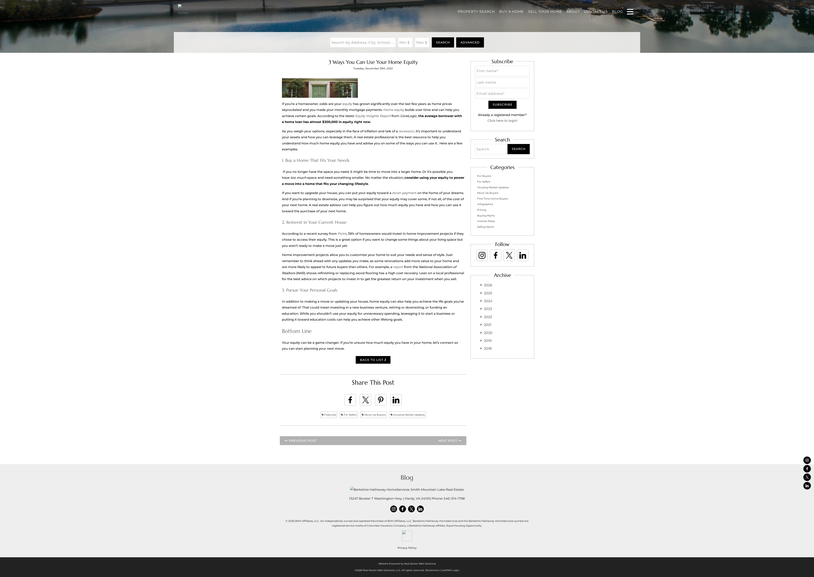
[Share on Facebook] (350, 400)
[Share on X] (365, 400)
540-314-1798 (454, 498)
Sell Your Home (545, 12)
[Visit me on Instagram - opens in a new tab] (807, 460)
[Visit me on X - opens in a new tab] (807, 477)
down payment (404, 193)
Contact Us (596, 12)
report (398, 267)
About (573, 12)
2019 (488, 341)
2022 (488, 317)
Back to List (372, 360)
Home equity (393, 110)
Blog (617, 12)
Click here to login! (502, 121)
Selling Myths (485, 226)
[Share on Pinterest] (380, 400)
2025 (488, 293)
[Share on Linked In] (396, 400)
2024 (488, 301)
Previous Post (302, 441)
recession (406, 131)
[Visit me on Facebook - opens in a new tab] (807, 468)
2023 (488, 309)
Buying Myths (486, 215)
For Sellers (350, 414)
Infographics (485, 204)
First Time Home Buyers (492, 198)
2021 (487, 325)
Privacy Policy (407, 547)
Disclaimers (432, 570)
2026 (488, 285)
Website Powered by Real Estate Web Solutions (407, 563)
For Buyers (484, 175)
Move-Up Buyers (375, 414)
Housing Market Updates (409, 414)
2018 (488, 348)
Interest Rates (486, 221)
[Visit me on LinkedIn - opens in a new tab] (807, 485)
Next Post (448, 441)
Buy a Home (511, 12)
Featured (330, 414)
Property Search (476, 12)
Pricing (481, 209)
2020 (488, 333)
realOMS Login (450, 570)
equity (347, 104)
